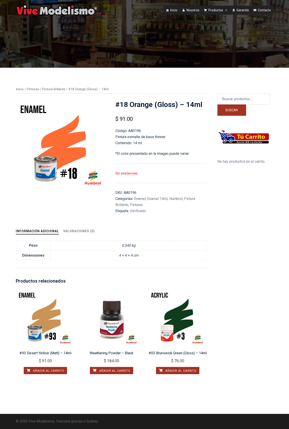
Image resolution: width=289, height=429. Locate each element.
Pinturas (33, 89)
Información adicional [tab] (37, 231)
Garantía (243, 10)
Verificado (138, 211)
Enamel (140, 199)
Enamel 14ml (157, 199)
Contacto (264, 10)
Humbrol (175, 199)
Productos (215, 10)
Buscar (232, 110)
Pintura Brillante (53, 89)
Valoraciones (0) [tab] (79, 231)
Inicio (173, 10)
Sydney (92, 421)
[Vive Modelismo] (56, 10)
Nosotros (192, 10)
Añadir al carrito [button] (48, 370)
